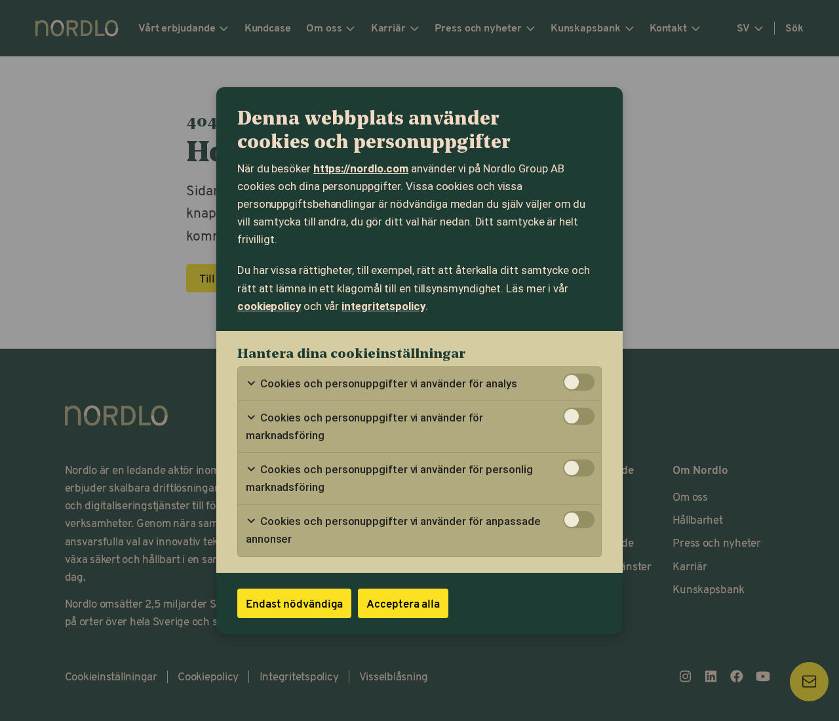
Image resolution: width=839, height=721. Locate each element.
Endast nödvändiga (294, 603)
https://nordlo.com (360, 168)
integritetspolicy (383, 306)
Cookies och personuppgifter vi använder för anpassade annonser (393, 530)
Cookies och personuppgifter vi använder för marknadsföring (364, 426)
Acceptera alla (403, 603)
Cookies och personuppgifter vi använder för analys (387, 383)
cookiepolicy (269, 306)
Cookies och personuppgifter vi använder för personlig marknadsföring (389, 478)
